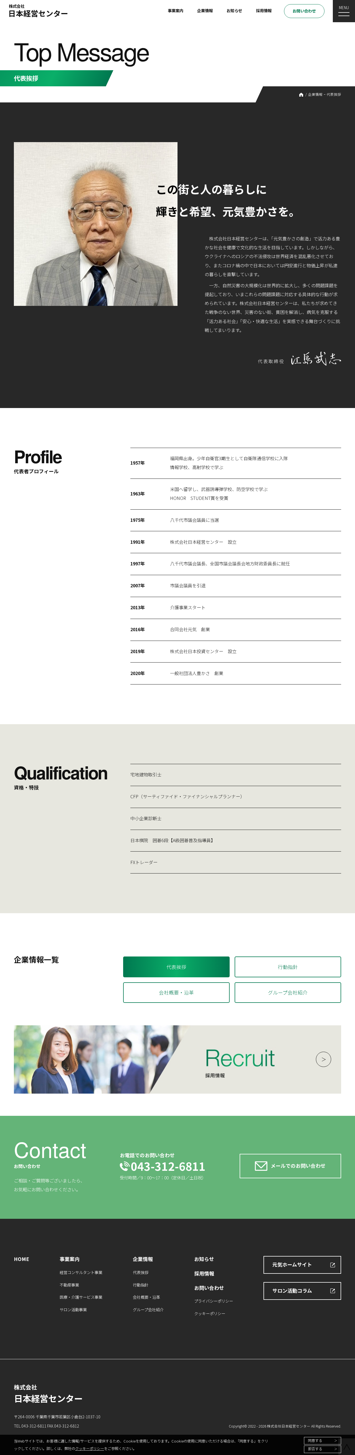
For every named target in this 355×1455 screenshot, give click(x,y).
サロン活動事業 (73, 1309)
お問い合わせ (304, 11)
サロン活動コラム (292, 1290)
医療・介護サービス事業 (81, 1297)
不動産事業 (69, 1285)
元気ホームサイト (292, 1264)
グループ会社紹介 (288, 992)
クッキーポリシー (89, 1448)
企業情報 (205, 10)
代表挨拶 (334, 94)
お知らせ (234, 10)
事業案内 (175, 10)
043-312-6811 (168, 1166)
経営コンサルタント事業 (81, 1272)
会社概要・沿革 (176, 992)
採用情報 (264, 10)
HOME (301, 95)
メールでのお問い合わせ (298, 1165)
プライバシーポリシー (213, 1301)
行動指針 (288, 966)
